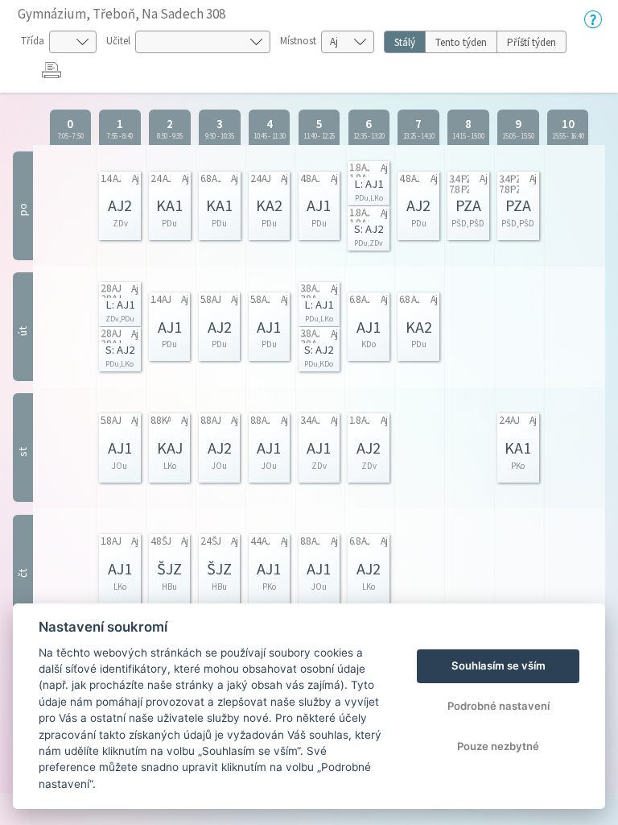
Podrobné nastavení (498, 705)
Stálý (404, 42)
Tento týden (461, 42)
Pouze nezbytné (498, 746)
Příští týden (531, 42)
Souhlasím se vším (498, 665)
